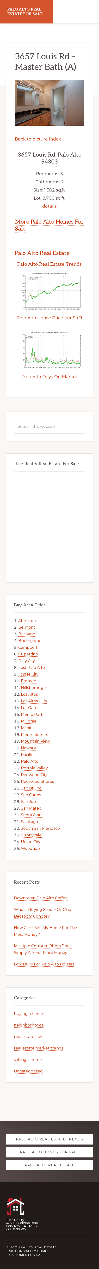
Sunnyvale (31, 835)
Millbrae (28, 721)
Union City (30, 842)
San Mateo (31, 808)
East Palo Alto (31, 667)
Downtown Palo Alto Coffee (41, 898)
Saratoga (29, 821)
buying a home (28, 1013)
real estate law (28, 1036)
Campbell (27, 647)
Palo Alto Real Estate (42, 253)
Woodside (30, 848)
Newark (28, 748)
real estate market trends (38, 1048)
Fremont (29, 681)
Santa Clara (32, 815)
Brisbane (26, 634)
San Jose (29, 801)
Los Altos (29, 694)
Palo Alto (29, 761)
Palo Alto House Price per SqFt (50, 318)
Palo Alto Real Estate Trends (49, 264)
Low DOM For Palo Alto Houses (44, 964)
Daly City (26, 661)
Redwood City (34, 775)
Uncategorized (28, 1071)
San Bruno (31, 788)
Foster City (28, 674)
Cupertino (28, 654)
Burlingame (29, 640)
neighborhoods (28, 1025)
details (49, 206)
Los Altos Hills (34, 701)
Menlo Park (32, 714)
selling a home (28, 1059)
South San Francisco (40, 828)
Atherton (27, 620)
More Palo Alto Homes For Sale (49, 225)
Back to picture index (38, 139)
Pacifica (28, 754)
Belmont (26, 627)
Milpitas (28, 728)
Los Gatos (30, 707)
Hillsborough (33, 687)
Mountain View (35, 741)
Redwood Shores (37, 781)
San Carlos (31, 795)
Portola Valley (34, 768)
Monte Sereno (35, 734)
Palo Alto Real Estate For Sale (25, 11)
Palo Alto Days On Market (49, 376)
